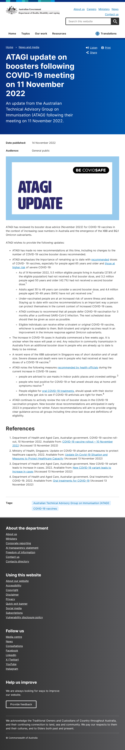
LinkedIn (11, 655)
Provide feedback (21, 704)
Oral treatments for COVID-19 (71, 480)
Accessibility (13, 585)
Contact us (111, 14)
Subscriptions (14, 612)
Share (93, 52)
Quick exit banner (17, 603)
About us (79, 9)
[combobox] (88, 21)
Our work (41, 33)
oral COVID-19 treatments (58, 390)
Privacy (10, 599)
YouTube (11, 664)
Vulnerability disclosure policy (24, 617)
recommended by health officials (78, 367)
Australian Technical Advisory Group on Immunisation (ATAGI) (71, 503)
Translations (109, 33)
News (115, 9)
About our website (17, 581)
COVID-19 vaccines (45, 508)
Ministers (104, 9)
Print (108, 47)
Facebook (12, 650)
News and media (29, 47)
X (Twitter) (12, 659)
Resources (59, 33)
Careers (91, 9)
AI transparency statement (22, 547)
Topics (25, 33)
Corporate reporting (18, 543)
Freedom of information (20, 552)
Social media (14, 608)
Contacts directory (17, 561)
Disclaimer (12, 594)
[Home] (33, 10)
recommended (100, 259)
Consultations (14, 646)
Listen (93, 47)
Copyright (12, 590)
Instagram (12, 668)
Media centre (14, 636)
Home (12, 33)
